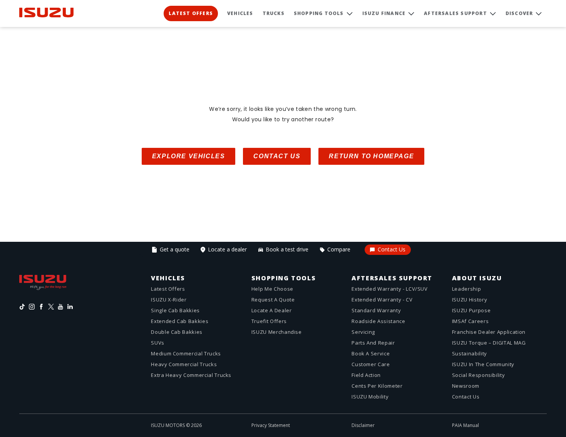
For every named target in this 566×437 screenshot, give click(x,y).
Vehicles (240, 13)
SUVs (157, 342)
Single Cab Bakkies (175, 310)
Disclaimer (363, 425)
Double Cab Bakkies (177, 331)
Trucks (274, 13)
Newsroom (465, 385)
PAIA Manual (465, 425)
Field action (366, 375)
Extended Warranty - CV (382, 299)
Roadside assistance (378, 321)
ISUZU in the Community (483, 364)
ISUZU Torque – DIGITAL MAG (489, 342)
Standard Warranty (376, 310)
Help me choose (272, 288)
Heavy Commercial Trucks (184, 364)
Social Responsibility (478, 375)
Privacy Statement (270, 425)
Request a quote (273, 299)
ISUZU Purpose (471, 310)
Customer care (371, 364)
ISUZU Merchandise (276, 331)
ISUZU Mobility (370, 396)
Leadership (466, 288)
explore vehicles (188, 156)
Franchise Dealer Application (489, 331)
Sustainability (469, 353)
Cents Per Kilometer (377, 385)
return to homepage (371, 156)
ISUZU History (469, 299)
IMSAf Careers (470, 321)
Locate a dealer (271, 310)
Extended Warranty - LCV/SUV (390, 288)
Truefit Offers (269, 321)
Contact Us (466, 396)
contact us (276, 156)
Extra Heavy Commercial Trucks (191, 375)
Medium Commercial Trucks (186, 353)
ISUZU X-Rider (168, 299)
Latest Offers (191, 13)
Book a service (371, 353)
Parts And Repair (373, 342)
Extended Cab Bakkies (179, 321)
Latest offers (168, 288)
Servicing (363, 331)
